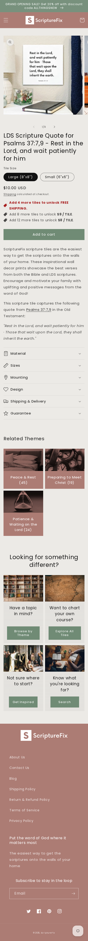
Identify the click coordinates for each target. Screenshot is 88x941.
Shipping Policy (22, 789)
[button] (6, 20)
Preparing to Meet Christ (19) (65, 480)
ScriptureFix (48, 932)
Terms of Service (24, 810)
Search (64, 702)
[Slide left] (34, 127)
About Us (17, 757)
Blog (13, 778)
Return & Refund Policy (29, 799)
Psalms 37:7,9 (38, 309)
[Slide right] (54, 127)
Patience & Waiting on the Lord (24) (23, 524)
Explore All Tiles (65, 633)
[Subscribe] (73, 893)
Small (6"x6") (57, 177)
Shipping (10, 194)
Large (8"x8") (20, 177)
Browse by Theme (23, 633)
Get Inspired (23, 702)
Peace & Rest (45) (23, 480)
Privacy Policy (21, 820)
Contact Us (19, 767)
